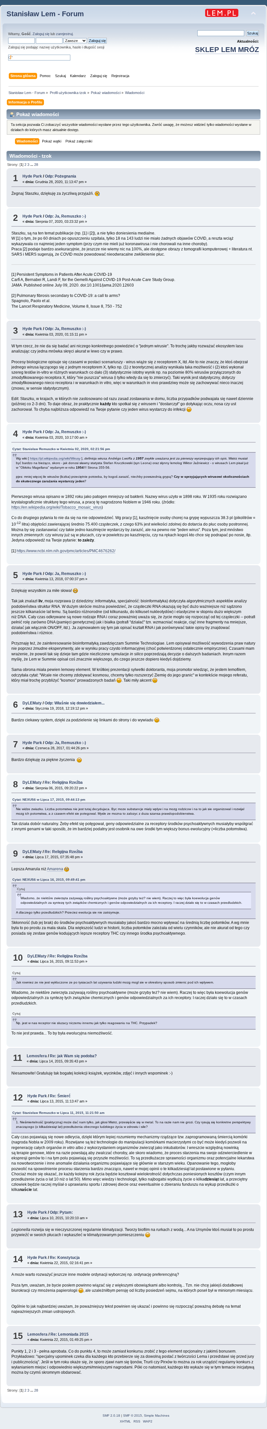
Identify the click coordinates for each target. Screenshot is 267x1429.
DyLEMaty (32, 703)
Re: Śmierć (60, 1096)
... (32, 165)
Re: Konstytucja (65, 1257)
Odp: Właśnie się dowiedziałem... (75, 703)
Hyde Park (32, 176)
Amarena (55, 869)
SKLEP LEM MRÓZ (227, 50)
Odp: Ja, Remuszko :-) (65, 216)
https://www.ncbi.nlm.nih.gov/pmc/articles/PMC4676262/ (66, 551)
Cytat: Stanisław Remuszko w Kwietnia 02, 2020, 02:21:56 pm (61, 449)
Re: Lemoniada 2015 (69, 1334)
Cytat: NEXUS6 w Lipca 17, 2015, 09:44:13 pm (48, 799)
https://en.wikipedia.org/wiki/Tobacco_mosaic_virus (56, 507)
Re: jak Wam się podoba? (73, 1056)
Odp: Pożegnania (60, 176)
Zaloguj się (41, 34)
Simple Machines (156, 1415)
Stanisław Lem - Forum (45, 14)
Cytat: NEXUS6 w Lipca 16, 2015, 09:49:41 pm (48, 879)
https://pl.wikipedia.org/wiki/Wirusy (55, 458)
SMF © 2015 (132, 1415)
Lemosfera (37, 1056)
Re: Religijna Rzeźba (64, 782)
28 (36, 165)
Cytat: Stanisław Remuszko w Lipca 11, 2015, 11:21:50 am (58, 1113)
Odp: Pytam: (61, 1212)
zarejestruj (64, 34)
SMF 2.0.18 (111, 1415)
